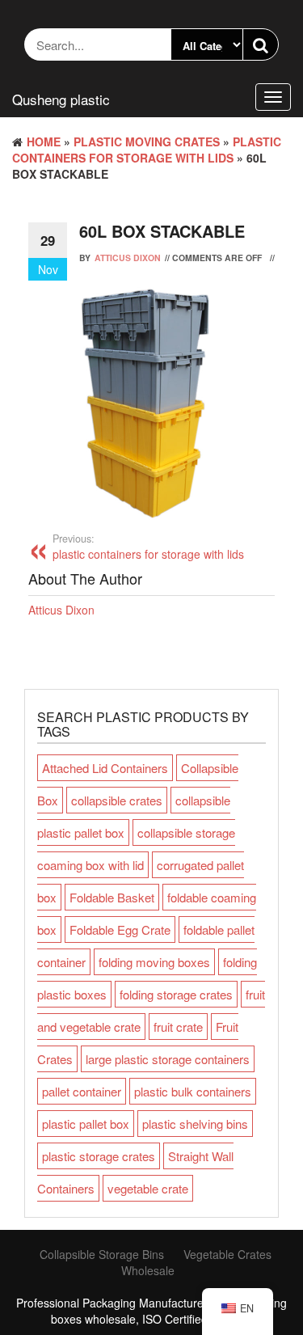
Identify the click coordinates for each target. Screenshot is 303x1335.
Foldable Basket (111, 897)
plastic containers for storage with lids (146, 149)
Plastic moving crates (147, 141)
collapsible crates (116, 800)
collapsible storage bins (102, 1254)
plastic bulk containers (192, 1091)
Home (44, 141)
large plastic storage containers (168, 1058)
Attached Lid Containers (105, 767)
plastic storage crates (98, 1155)
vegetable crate (147, 1188)
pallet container (81, 1091)
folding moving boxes (154, 961)
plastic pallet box (85, 1123)
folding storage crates (176, 994)
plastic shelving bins (195, 1123)
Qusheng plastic (61, 99)
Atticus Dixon (128, 257)
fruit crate (178, 1026)
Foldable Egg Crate (119, 929)
